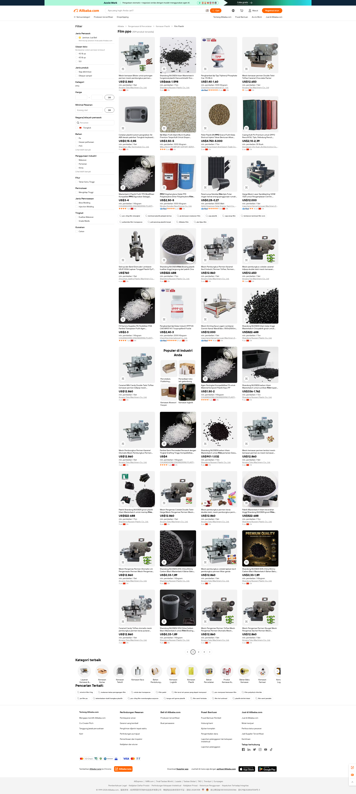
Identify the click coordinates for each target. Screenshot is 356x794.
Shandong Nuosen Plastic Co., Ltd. (175, 87)
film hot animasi (221, 698)
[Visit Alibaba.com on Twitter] (254, 749)
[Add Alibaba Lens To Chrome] (123, 769)
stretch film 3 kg (86, 692)
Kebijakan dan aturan (129, 744)
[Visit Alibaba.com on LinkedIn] (249, 749)
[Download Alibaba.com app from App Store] (246, 769)
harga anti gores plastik (175, 698)
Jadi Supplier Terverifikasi (253, 734)
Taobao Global (189, 781)
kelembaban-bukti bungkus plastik (109, 698)
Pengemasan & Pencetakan (140, 26)
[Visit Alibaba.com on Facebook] (243, 749)
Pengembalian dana (209, 734)
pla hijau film (202, 222)
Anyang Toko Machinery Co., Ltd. (133, 87)
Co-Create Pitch (86, 723)
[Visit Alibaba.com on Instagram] (260, 749)
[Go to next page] (209, 651)
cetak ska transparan (142, 692)
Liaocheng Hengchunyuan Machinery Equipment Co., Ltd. (260, 206)
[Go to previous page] (187, 651)
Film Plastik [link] (179, 26)
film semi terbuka (200, 698)
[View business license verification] (203, 789)
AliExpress (138, 781)
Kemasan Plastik (163, 26)
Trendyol (207, 781)
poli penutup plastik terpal (160, 222)
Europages (218, 781)
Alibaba (121, 26)
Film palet (162, 692)
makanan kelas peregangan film (113, 692)
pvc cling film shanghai (131, 216)
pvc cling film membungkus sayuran (144, 698)
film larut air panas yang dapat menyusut (190, 692)
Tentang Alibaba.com (89, 712)
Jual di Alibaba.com (250, 718)
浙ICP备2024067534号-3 (249, 790)
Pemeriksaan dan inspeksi (131, 739)
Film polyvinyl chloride (253, 692)
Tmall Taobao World (164, 781)
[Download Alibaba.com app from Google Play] (267, 769)
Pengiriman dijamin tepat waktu (133, 728)
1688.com (149, 781)
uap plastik (212, 216)
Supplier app (182, 769)
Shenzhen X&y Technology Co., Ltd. (134, 147)
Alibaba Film (184, 222)
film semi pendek (264, 698)
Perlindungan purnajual (130, 734)
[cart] (242, 11)
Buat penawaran (167, 723)
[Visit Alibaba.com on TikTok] (271, 749)
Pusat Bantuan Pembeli (211, 718)
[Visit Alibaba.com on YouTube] (265, 749)
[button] (207, 10)
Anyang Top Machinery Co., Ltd (255, 87)
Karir (81, 734)
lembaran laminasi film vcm (254, 216)
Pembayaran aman (128, 718)
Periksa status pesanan (252, 728)
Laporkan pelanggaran (210, 747)
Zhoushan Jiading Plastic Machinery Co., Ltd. (137, 279)
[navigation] (94, 339)
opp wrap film (230, 216)
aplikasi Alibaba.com (226, 769)
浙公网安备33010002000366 (223, 790)
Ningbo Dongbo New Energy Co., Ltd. (176, 206)
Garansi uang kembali (129, 723)
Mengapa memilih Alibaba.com (92, 718)
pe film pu (84, 698)
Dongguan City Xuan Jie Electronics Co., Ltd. (260, 147)
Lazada (178, 781)
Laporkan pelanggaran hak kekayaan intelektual (216, 740)
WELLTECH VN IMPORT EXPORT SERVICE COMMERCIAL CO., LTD (178, 147)
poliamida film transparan (132, 222)
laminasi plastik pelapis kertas (160, 216)
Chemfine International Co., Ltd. (214, 87)
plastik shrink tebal (242, 698)
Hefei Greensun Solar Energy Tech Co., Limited (219, 206)
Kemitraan (246, 739)
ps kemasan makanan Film (190, 216)
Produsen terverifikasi (170, 718)
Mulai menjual (248, 723)
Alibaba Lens (95, 769)
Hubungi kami (207, 723)
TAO (200, 781)
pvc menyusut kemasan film (225, 692)
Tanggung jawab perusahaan (91, 728)
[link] (352, 767)
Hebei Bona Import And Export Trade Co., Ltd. (219, 147)
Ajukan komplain (208, 728)
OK (109, 97)
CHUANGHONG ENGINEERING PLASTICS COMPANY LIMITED (137, 206)
